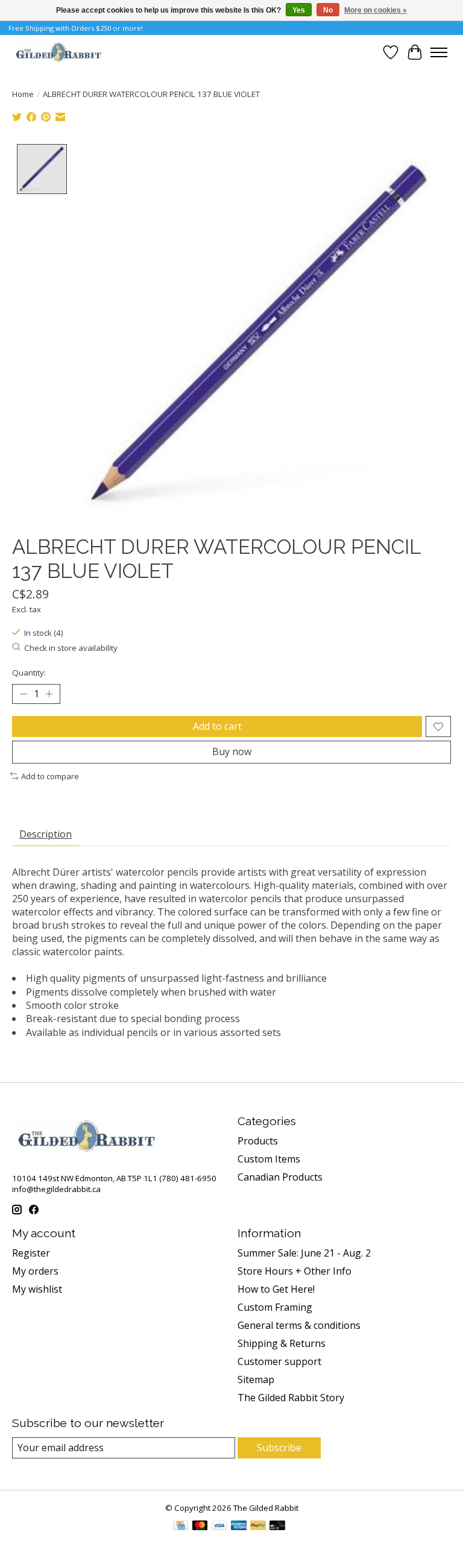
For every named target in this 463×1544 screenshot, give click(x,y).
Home (23, 94)
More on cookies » (375, 10)
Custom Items (269, 1159)
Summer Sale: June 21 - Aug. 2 (304, 1253)
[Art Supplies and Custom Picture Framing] (58, 52)
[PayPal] (258, 1526)
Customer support (279, 1361)
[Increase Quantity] (49, 694)
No (328, 10)
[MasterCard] (200, 1526)
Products (258, 1140)
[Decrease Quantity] (23, 694)
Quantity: (29, 672)
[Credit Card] (180, 1526)
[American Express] (239, 1526)
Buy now (231, 751)
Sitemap (256, 1379)
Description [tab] (45, 834)
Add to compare (50, 776)
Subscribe (279, 1447)
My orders (35, 1271)
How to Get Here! (276, 1289)
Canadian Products (280, 1177)
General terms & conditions (299, 1325)
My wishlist (37, 1289)
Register (31, 1253)
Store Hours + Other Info (294, 1271)
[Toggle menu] (439, 52)
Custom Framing (275, 1307)
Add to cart (217, 726)
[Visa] (219, 1526)
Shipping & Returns (282, 1343)
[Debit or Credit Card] (277, 1526)
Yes (298, 10)
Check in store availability (71, 647)
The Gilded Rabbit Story (291, 1397)
